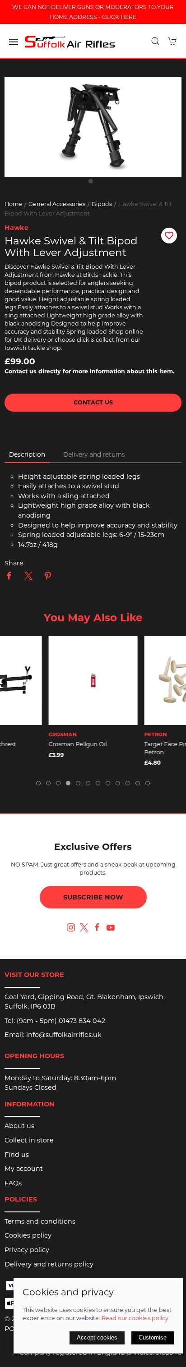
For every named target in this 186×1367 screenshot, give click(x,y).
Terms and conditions (40, 1221)
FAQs (13, 1183)
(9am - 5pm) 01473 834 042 (61, 1021)
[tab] (38, 783)
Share (14, 563)
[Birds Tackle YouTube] (110, 927)
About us (19, 1126)
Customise (153, 1337)
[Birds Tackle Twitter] (84, 926)
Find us (17, 1155)
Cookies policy (28, 1235)
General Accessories (56, 204)
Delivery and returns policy (49, 1264)
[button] (13, 42)
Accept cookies (97, 1337)
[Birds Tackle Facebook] (97, 927)
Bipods (102, 204)
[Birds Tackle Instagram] (70, 927)
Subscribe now (93, 897)
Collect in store (29, 1140)
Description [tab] (27, 454)
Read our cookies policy (135, 1318)
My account (24, 1169)
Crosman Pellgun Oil (78, 744)
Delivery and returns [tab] (94, 454)
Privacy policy (27, 1250)
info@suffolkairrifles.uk (64, 1035)
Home (13, 204)
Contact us (93, 402)
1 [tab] (93, 183)
